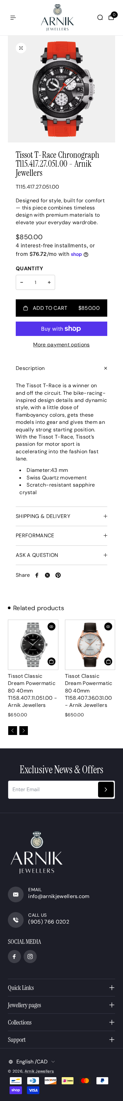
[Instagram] (30, 956)
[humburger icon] (13, 17)
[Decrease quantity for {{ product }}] (21, 282)
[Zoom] (21, 48)
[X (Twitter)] (47, 575)
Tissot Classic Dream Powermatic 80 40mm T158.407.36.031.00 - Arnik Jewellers (89, 691)
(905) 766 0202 (48, 921)
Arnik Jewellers (39, 1071)
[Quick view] (51, 626)
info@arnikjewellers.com (58, 896)
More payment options (61, 344)
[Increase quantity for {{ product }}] (49, 282)
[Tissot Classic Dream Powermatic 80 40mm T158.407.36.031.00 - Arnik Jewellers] (90, 645)
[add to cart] (51, 661)
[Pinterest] (58, 575)
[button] (12, 730)
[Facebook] (37, 575)
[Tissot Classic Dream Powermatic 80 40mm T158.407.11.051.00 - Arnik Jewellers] (33, 645)
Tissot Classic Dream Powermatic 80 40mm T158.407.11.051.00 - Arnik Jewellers (32, 691)
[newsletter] (106, 789)
